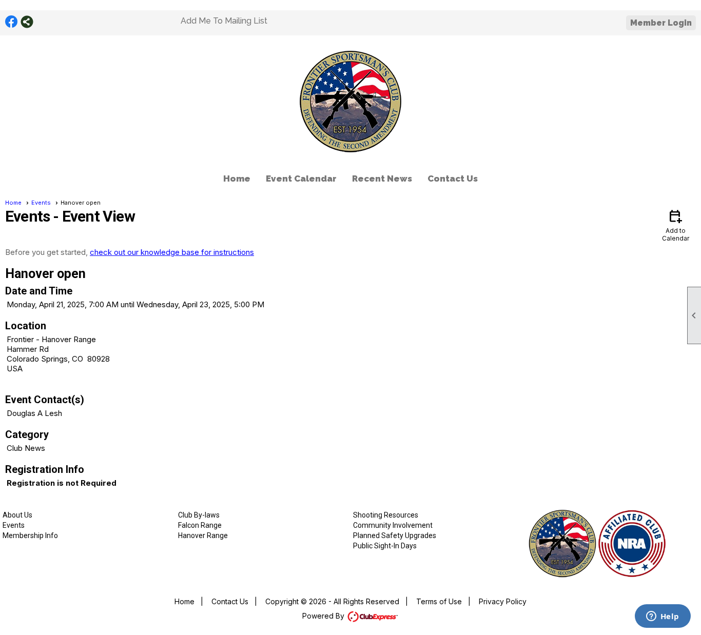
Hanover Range (203, 535)
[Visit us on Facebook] (11, 21)
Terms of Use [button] (439, 601)
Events (41, 202)
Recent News (382, 178)
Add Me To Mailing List (224, 21)
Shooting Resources (385, 515)
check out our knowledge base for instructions (172, 252)
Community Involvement (393, 525)
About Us (17, 515)
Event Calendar (301, 178)
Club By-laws (199, 515)
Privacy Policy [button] (503, 601)
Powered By (324, 615)
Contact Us (452, 178)
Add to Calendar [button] (675, 225)
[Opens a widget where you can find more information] (662, 617)
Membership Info (30, 535)
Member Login (661, 23)
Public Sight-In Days (385, 546)
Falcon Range (200, 525)
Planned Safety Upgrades (394, 535)
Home (236, 178)
